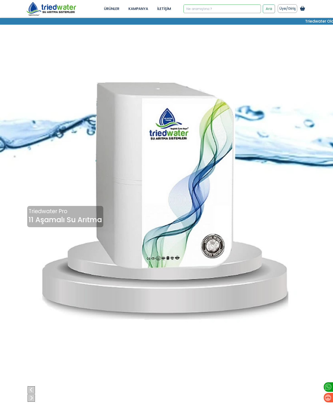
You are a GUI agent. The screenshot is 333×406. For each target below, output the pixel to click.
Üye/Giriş (287, 8)
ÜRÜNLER (111, 8)
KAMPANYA (138, 8)
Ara (269, 8)
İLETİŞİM (164, 8)
